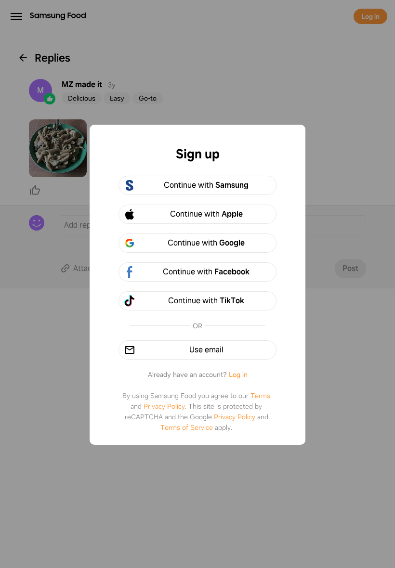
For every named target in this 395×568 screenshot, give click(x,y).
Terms (260, 395)
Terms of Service (186, 427)
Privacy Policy (164, 406)
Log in (238, 374)
